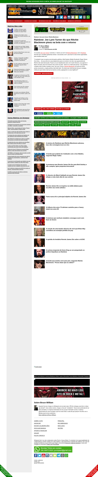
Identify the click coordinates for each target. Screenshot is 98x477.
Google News (64, 125)
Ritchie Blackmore (53, 37)
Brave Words (45, 47)
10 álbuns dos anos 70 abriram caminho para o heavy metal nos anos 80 (65, 208)
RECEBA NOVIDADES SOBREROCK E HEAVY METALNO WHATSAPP (5, 471)
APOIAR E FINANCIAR (40, 430)
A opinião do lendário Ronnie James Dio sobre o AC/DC (65, 239)
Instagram (38, 125)
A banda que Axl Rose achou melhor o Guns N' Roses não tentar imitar (21, 99)
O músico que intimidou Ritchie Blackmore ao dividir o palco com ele (22, 93)
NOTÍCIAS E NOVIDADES (15, 21)
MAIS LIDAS (61, 425)
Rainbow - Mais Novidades (44, 73)
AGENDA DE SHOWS (30, 21)
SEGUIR (61, 6)
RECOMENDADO (63, 423)
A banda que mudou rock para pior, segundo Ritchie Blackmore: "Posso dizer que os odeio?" (64, 261)
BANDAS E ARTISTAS (74, 21)
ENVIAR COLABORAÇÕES (35, 6)
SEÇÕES (59, 21)
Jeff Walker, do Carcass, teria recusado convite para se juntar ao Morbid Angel (19, 153)
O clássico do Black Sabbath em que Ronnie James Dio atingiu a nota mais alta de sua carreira (65, 176)
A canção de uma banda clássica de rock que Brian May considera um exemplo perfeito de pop (65, 229)
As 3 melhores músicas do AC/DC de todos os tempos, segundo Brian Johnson (19, 169)
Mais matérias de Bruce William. (47, 415)
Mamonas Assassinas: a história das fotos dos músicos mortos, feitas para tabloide (22, 70)
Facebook (82, 122)
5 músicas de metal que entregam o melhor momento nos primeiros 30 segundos (22, 42)
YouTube (54, 125)
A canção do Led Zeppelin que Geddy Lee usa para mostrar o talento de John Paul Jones (19, 162)
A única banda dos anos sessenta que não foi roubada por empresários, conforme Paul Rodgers (19, 157)
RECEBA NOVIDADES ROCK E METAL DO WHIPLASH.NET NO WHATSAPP (49, 1)
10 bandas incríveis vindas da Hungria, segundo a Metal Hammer (17, 121)
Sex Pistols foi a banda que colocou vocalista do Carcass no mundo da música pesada (18, 139)
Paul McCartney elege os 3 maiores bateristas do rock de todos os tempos (21, 82)
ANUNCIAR (21, 6)
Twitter (47, 125)
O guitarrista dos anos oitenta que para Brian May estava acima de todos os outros (18, 143)
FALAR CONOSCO (71, 6)
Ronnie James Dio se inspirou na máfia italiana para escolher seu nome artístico (64, 186)
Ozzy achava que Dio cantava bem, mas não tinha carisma (21, 87)
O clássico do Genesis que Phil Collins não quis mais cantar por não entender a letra (22, 76)
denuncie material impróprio (72, 443)
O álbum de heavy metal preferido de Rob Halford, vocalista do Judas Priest (20, 30)
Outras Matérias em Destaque (18, 118)
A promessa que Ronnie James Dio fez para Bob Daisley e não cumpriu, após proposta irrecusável (66, 165)
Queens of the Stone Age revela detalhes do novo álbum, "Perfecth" (22, 105)
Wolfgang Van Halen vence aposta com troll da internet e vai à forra (22, 36)
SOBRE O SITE (12, 6)
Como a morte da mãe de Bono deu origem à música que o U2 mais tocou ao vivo (19, 132)
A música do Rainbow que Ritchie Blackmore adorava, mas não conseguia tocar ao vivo (65, 144)
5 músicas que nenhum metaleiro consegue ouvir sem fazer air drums (65, 219)
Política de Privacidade (52, 444)
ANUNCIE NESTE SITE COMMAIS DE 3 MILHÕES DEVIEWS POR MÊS (92, 471)
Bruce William (45, 46)
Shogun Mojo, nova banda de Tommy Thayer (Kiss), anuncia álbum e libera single (19, 128)
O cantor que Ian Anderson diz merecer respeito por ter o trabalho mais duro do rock (18, 165)
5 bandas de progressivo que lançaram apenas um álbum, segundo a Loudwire (19, 125)
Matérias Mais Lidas (15, 26)
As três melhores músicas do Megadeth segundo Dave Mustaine (21, 65)
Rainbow (36, 37)
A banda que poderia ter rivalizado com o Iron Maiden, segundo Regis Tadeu (65, 154)
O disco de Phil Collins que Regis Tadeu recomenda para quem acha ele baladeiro (18, 146)
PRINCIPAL (61, 421)
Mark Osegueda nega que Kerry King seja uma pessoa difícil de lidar (22, 110)
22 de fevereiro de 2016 (51, 49)
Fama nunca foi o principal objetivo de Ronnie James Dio (66, 196)
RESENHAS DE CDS (45, 21)
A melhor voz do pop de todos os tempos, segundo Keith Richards (18, 172)
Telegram (74, 122)
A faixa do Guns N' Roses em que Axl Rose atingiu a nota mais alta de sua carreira (18, 150)
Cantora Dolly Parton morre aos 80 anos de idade (22, 53)
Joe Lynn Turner (44, 37)
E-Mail (73, 125)
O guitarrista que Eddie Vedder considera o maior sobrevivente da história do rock (21, 47)
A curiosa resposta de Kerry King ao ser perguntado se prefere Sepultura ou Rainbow (65, 251)
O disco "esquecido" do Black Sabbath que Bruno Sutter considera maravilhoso (21, 59)
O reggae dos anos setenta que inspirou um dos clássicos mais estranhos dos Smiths (18, 135)
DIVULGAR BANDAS (51, 6)
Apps (78, 125)
